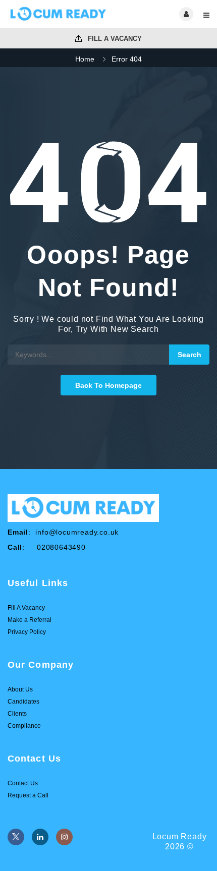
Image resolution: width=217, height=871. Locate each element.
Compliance (24, 725)
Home (84, 59)
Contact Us (23, 783)
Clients (17, 713)
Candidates (23, 701)
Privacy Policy (27, 631)
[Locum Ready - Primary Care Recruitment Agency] (58, 14)
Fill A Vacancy (114, 38)
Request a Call (28, 795)
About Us (20, 689)
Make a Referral (29, 619)
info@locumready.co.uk (77, 532)
